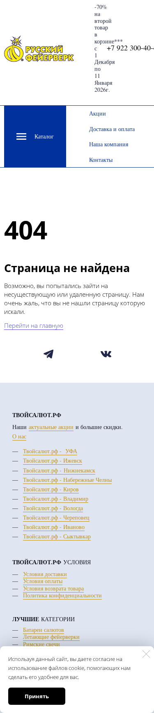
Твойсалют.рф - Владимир (55, 498)
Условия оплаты (42, 581)
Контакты (101, 159)
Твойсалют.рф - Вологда (53, 508)
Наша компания (108, 144)
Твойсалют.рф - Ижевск (52, 460)
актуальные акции (51, 427)
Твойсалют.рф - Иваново (54, 527)
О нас (19, 436)
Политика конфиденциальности (62, 595)
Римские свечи (41, 644)
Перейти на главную (33, 325)
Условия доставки (45, 574)
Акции (97, 113)
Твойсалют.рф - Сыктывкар (57, 536)
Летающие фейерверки (51, 636)
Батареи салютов (43, 630)
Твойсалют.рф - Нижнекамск (59, 470)
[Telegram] (49, 354)
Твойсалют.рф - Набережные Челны (67, 480)
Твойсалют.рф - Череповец (56, 517)
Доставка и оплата (112, 129)
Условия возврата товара (53, 588)
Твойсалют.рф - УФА (50, 451)
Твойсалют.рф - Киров (51, 489)
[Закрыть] (146, 654)
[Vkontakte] (106, 354)
